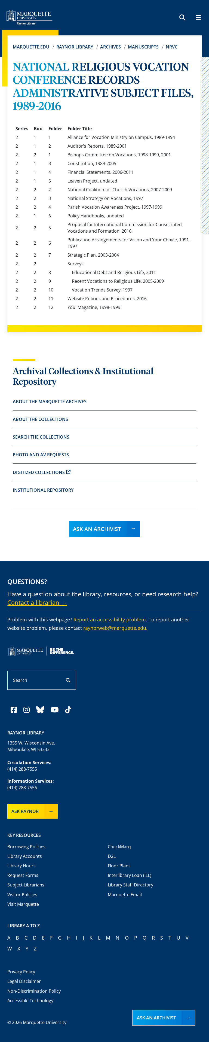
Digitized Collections (39, 472)
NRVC (171, 47)
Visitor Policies (22, 895)
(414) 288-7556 (22, 788)
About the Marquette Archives (50, 402)
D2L (112, 856)
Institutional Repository (43, 490)
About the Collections (40, 419)
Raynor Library (74, 47)
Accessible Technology (30, 1001)
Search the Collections (41, 437)
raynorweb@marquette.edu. (115, 628)
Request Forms (22, 875)
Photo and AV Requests (41, 455)
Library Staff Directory (130, 885)
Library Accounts (24, 856)
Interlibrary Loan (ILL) (129, 875)
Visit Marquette (23, 904)
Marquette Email (125, 895)
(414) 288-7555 (22, 769)
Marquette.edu (31, 47)
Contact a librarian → (37, 602)
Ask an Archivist (97, 529)
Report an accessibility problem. (110, 619)
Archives (110, 47)
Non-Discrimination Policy (34, 991)
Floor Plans (119, 866)
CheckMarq (119, 847)
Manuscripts (143, 47)
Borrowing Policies (26, 847)
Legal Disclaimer (24, 981)
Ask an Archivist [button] (156, 1018)
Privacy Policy (21, 972)
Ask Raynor (25, 811)
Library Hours (21, 866)
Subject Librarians (25, 885)
